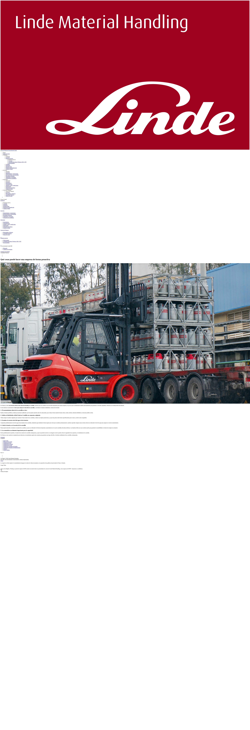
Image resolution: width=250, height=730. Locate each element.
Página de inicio (6, 153)
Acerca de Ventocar (5, 230)
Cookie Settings (6, 450)
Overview (8, 157)
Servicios (2, 210)
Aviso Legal (5, 440)
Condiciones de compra (8, 444)
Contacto (5, 448)
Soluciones (3, 219)
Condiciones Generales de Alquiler (10, 446)
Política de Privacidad (7, 441)
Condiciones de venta (7, 445)
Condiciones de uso (7, 443)
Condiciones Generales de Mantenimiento (11, 447)
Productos (3, 200)
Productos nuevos (4, 238)
